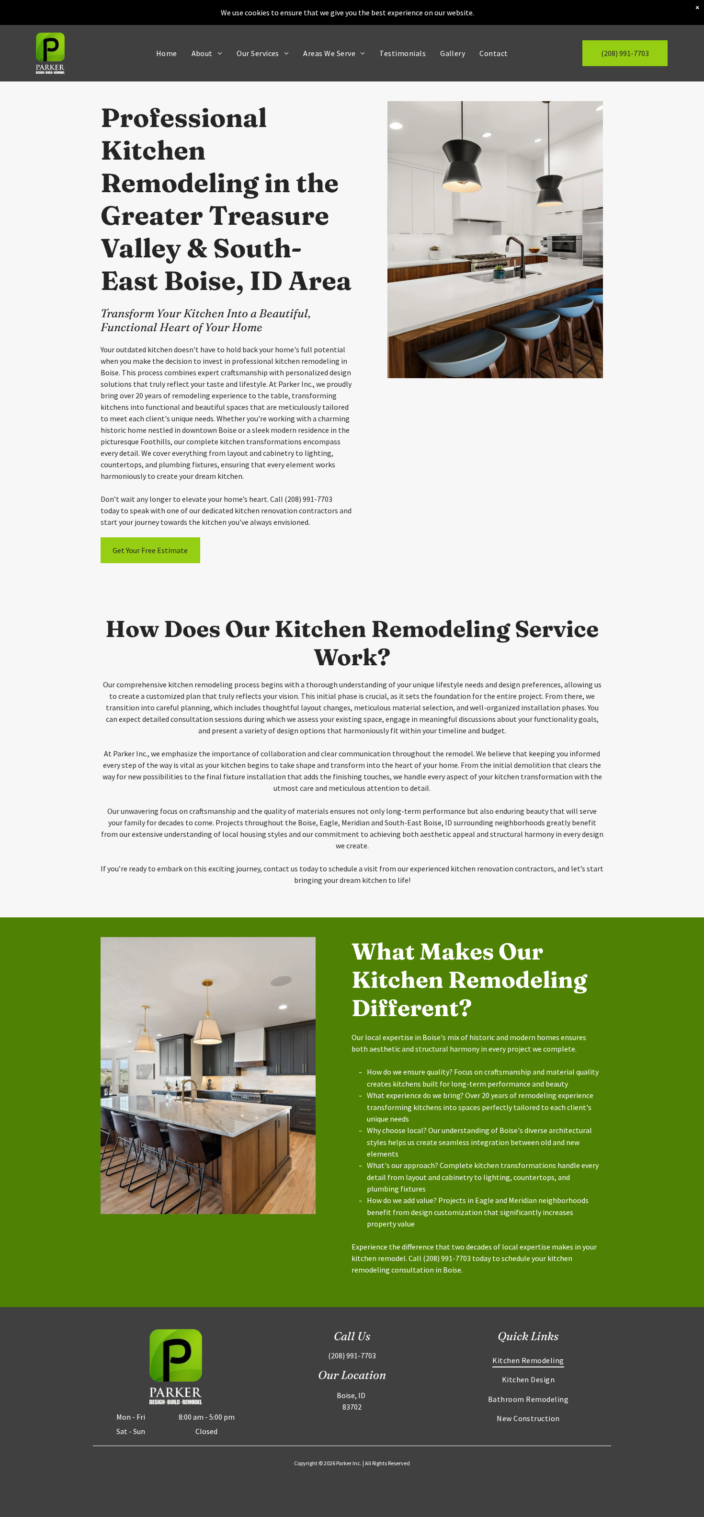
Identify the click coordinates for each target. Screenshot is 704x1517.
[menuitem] (166, 53)
